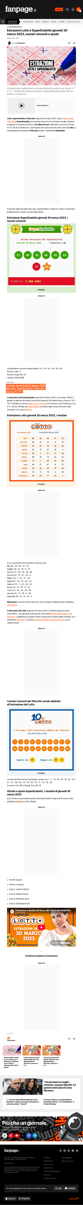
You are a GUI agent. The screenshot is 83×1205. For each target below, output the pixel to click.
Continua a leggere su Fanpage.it (41, 955)
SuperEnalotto (34, 406)
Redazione (21, 43)
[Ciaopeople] (73, 1199)
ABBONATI (58, 9)
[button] (74, 43)
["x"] (22, 1135)
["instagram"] (10, 1135)
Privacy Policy (48, 1164)
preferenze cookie (50, 1178)
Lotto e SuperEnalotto (15, 27)
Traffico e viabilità (73, 22)
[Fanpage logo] (18, 9)
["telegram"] (34, 1135)
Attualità (12, 21)
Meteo (37, 22)
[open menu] (3, 21)
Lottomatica (12, 605)
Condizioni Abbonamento (52, 1171)
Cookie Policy (48, 1168)
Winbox (29, 409)
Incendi (53, 22)
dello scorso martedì (37, 403)
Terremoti (45, 22)
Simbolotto (20, 620)
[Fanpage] (11, 1150)
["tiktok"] (4, 1135)
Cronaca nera (28, 22)
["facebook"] (28, 1135)
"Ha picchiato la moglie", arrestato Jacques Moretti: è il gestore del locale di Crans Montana (60, 1086)
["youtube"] (16, 1135)
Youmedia (47, 1157)
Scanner (61, 22)
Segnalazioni (48, 1161)
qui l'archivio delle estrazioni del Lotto (49, 620)
